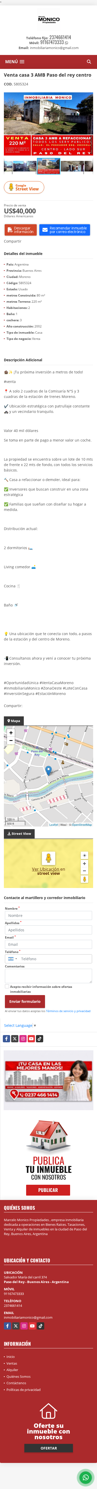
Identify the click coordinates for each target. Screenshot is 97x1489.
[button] (88, 95)
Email (10, 937)
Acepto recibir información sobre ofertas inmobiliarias (41, 989)
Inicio (10, 1356)
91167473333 (52, 42)
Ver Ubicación (46, 869)
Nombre (12, 908)
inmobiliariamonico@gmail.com (28, 1317)
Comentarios (15, 966)
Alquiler (12, 1369)
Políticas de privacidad (23, 1389)
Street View (27, 187)
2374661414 (60, 37)
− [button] (11, 740)
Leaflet (53, 824)
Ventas (11, 1363)
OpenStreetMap (82, 824)
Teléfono (12, 952)
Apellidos (13, 923)
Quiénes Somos (18, 1376)
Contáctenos (16, 1383)
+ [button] (11, 733)
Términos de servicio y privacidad (68, 1011)
